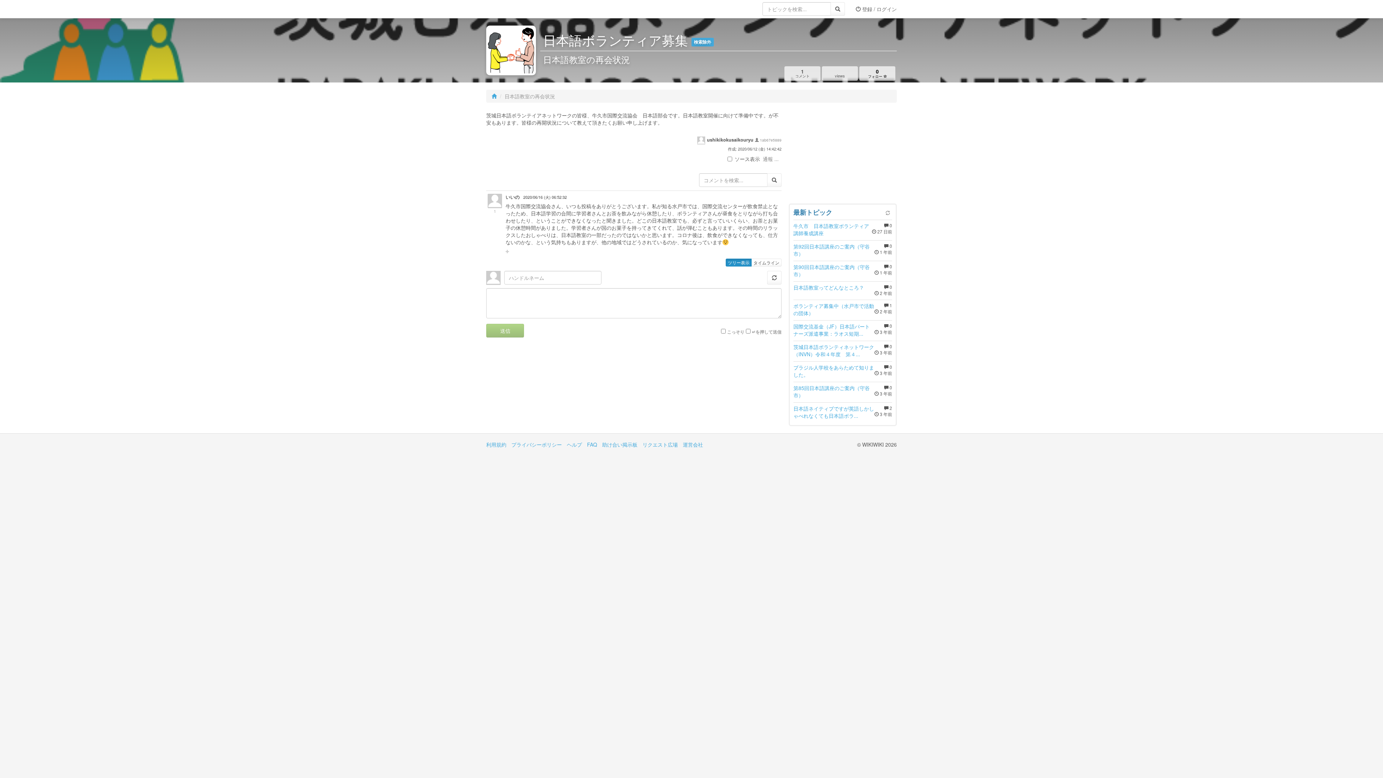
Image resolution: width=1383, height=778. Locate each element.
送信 (505, 330)
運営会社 (693, 444)
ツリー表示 (738, 262)
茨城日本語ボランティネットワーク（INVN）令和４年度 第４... (833, 350)
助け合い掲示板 (619, 444)
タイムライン (766, 262)
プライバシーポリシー (536, 444)
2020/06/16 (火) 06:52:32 (545, 197)
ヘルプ (574, 444)
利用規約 (496, 444)
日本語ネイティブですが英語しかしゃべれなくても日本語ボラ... (833, 412)
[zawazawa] (515, 9)
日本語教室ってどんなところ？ (828, 287)
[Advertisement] (843, 155)
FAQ (592, 444)
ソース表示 (747, 158)
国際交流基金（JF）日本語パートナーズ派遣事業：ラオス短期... (831, 330)
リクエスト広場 (660, 444)
